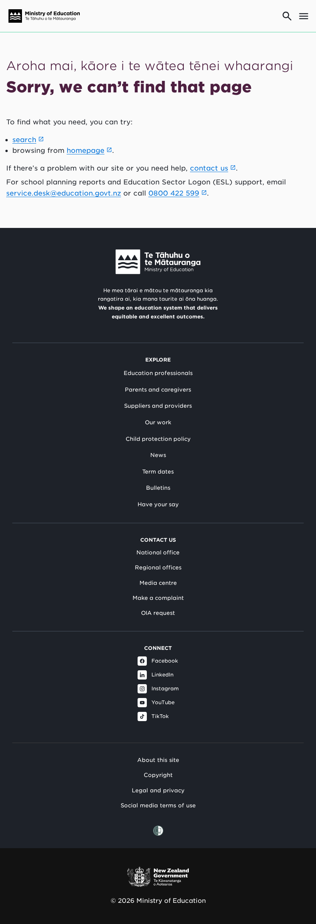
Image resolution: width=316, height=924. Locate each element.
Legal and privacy (158, 790)
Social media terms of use (158, 805)
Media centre (158, 583)
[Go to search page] (287, 16)
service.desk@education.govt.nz (63, 193)
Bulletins (158, 488)
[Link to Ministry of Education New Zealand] (158, 261)
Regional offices (158, 567)
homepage (85, 150)
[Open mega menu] (304, 16)
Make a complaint (158, 598)
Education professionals (158, 373)
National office (158, 552)
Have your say (158, 504)
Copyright (158, 775)
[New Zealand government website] (158, 877)
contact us (209, 168)
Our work (158, 422)
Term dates (158, 472)
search (24, 140)
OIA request (158, 613)
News (158, 455)
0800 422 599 (173, 193)
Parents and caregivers (158, 390)
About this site (158, 760)
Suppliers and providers (158, 406)
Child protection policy (158, 439)
